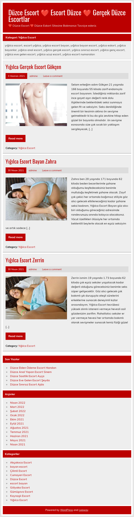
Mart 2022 (17, 407)
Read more (15, 138)
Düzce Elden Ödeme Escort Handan (33, 367)
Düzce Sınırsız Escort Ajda (27, 384)
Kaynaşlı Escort (20, 496)
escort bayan (18, 483)
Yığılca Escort (26, 148)
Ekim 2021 (17, 419)
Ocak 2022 (17, 415)
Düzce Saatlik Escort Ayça (27, 376)
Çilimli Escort (18, 470)
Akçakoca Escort (21, 462)
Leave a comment (52, 75)
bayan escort (18, 466)
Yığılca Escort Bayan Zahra (31, 161)
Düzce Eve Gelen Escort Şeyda (30, 380)
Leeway (83, 510)
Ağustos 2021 (19, 427)
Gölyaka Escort (20, 487)
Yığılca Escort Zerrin (25, 260)
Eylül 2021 (17, 423)
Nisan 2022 (17, 402)
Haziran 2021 (19, 436)
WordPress (66, 510)
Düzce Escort (18, 479)
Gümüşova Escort (21, 491)
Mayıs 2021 (18, 440)
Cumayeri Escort (21, 475)
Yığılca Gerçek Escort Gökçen (33, 67)
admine (33, 75)
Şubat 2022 (18, 411)
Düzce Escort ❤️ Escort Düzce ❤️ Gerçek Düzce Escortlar (67, 15)
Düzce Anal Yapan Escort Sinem (31, 372)
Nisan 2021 (17, 444)
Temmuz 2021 (19, 432)
